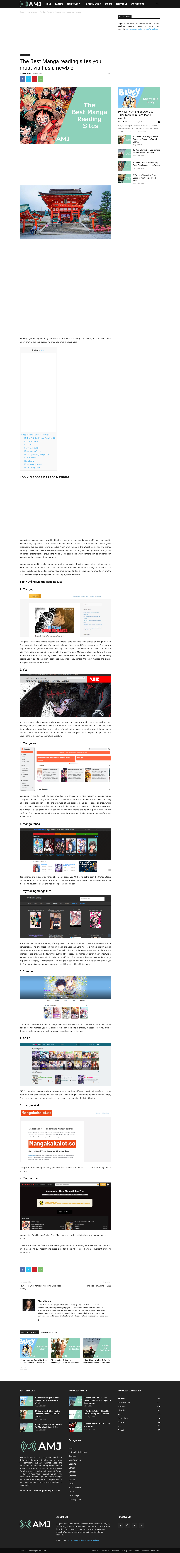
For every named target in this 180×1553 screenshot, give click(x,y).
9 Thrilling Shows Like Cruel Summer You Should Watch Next (144, 178)
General (72, 1472)
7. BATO (29, 461)
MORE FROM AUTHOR (50, 1333)
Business (73, 1456)
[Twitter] (28, 79)
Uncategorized (75, 1499)
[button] (157, 4)
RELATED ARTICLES (29, 1333)
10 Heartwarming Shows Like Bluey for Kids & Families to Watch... (135, 115)
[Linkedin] (40, 1320)
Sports (108, 4)
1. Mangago (31, 441)
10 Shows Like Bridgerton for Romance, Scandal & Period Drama (145, 139)
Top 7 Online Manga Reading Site (40, 438)
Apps (71, 1448)
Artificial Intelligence (78, 1452)
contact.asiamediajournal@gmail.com (142, 29)
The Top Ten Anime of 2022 (99, 1286)
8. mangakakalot (33, 464)
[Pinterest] (34, 79)
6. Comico (30, 457)
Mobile (72, 1479)
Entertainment (93, 4)
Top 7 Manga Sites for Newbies (35, 435)
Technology (73, 4)
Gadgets (59, 4)
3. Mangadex (31, 448)
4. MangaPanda (32, 451)
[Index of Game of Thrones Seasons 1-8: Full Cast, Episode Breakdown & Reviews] (75, 1401)
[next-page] (25, 1368)
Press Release (75, 1487)
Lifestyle (72, 1475)
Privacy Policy (127, 1550)
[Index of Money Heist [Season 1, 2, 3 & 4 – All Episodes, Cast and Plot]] (75, 1427)
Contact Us (121, 4)
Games (72, 1468)
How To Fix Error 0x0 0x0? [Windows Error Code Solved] (40, 1287)
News (71, 1483)
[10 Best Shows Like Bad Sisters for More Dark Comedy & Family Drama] (97, 1348)
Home (48, 4)
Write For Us (137, 4)
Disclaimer (115, 1550)
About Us (95, 1550)
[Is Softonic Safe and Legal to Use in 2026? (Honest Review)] (75, 1414)
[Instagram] (127, 1525)
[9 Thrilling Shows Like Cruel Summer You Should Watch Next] (124, 178)
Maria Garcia (26, 73)
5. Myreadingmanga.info (36, 454)
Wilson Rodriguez (124, 122)
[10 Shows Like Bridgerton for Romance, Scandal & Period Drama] (65, 1348)
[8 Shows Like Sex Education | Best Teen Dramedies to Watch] (124, 166)
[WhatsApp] (40, 79)
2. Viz (28, 444)
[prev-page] (21, 1368)
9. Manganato (32, 467)
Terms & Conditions (141, 1550)
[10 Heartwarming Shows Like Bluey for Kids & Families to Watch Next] (34, 1348)
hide (43, 350)
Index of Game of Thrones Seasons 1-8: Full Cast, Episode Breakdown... (97, 1400)
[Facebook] (22, 79)
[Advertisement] (65, 34)
